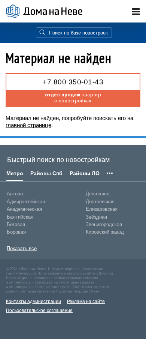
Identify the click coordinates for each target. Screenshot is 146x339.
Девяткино (97, 193)
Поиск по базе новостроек (78, 33)
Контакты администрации (33, 301)
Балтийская (20, 217)
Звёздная (96, 217)
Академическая (24, 209)
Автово (15, 193)
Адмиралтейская (26, 201)
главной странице (28, 125)
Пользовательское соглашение (39, 310)
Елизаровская (102, 209)
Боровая (16, 232)
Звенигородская (104, 224)
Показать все (22, 248)
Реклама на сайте (86, 301)
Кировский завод (105, 232)
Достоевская (100, 201)
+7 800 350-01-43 (73, 82)
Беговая (16, 224)
